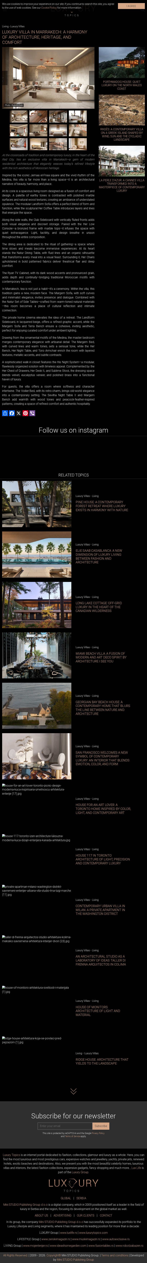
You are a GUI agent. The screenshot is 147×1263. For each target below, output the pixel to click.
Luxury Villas (17, 26)
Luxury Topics (11, 1155)
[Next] (91, 78)
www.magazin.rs (55, 1239)
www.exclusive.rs (116, 1239)
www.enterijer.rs (35, 1245)
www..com (93, 1232)
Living (5, 26)
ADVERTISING (62, 1215)
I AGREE (131, 6)
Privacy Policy (98, 1133)
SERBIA (81, 1198)
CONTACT (106, 1215)
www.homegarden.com (68, 1245)
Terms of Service (72, 1136)
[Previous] (5, 78)
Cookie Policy (49, 7)
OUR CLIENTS (85, 1215)
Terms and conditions (114, 1255)
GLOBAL (66, 1198)
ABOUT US (41, 1215)
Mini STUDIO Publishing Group (75, 1259)
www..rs (68, 1232)
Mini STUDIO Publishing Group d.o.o (25, 1204)
